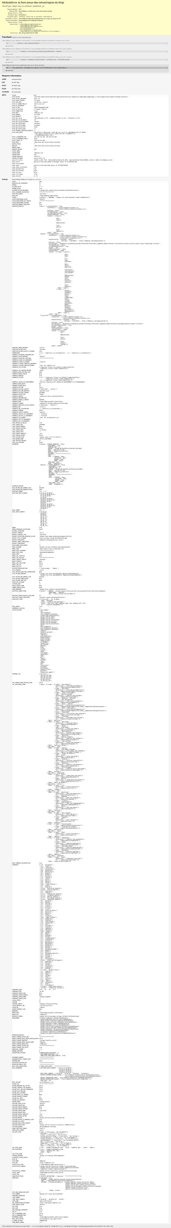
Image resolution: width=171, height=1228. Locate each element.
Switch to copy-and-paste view (21, 37)
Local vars (9, 46)
